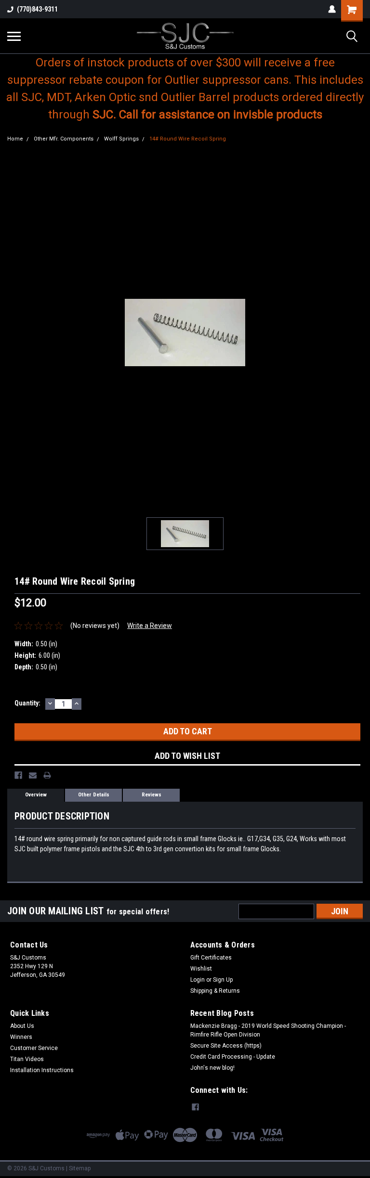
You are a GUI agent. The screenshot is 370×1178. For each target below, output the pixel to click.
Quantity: (27, 703)
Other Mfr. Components (63, 139)
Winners (21, 1037)
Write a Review (149, 625)
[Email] (33, 775)
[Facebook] (18, 775)
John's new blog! (212, 1067)
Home (15, 139)
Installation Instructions (42, 1070)
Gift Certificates (211, 957)
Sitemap (80, 1168)
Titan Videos (27, 1059)
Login (197, 979)
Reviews (151, 795)
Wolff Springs (121, 139)
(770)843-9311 (37, 9)
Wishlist (201, 968)
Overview (36, 795)
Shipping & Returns (215, 990)
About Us (22, 1026)
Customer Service (34, 1048)
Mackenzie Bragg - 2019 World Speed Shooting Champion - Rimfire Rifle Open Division (268, 1030)
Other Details (93, 795)
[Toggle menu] (14, 36)
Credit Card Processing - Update (232, 1056)
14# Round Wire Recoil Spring (187, 139)
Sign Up (223, 979)
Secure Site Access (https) (226, 1045)
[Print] (47, 775)
